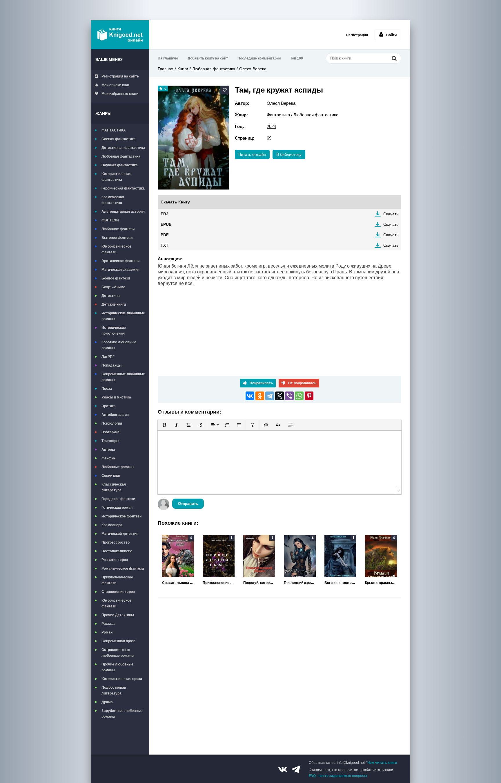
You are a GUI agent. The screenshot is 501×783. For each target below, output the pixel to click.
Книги (182, 68)
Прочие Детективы (117, 615)
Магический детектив (119, 534)
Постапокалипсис (116, 551)
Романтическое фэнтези (122, 568)
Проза (106, 389)
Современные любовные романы (123, 377)
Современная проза (118, 641)
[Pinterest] (309, 396)
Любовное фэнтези (118, 229)
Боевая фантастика (118, 139)
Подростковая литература (113, 690)
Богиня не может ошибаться (340, 583)
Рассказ (108, 624)
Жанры (103, 113)
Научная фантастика (119, 165)
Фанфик (108, 458)
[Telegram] (269, 396)
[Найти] (394, 58)
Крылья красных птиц (381, 583)
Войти (391, 35)
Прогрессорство (115, 542)
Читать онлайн (252, 154)
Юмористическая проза (121, 679)
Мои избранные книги (119, 94)
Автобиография (115, 415)
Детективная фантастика (123, 148)
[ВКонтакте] (250, 396)
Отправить (188, 503)
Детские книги (113, 304)
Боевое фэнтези (115, 278)
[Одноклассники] (259, 396)
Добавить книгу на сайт (208, 58)
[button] (164, 424)
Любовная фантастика (120, 156)
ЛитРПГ (108, 357)
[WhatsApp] (299, 396)
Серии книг (110, 476)
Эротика (108, 406)
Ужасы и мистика (116, 397)
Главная (165, 68)
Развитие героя (114, 560)
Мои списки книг (115, 85)
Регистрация (357, 35)
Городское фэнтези (118, 499)
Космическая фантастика (112, 200)
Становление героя (118, 592)
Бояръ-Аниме (113, 287)
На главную (168, 58)
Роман (106, 632)
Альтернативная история (123, 212)
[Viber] (289, 396)
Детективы (110, 296)
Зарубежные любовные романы (122, 714)
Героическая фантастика (123, 188)
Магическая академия (120, 270)
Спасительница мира (178, 583)
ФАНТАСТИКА (113, 130)
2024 (271, 126)
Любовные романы (117, 467)
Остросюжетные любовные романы (117, 653)
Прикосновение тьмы (219, 583)
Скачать (390, 214)
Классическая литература (113, 487)
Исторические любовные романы (123, 316)
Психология (111, 423)
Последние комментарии (259, 58)
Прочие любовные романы (117, 667)
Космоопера (111, 525)
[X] (279, 396)
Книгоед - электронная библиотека (120, 34)
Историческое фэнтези (121, 516)
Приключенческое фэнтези (117, 580)
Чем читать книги (382, 763)
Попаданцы (111, 365)
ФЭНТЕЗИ (110, 220)
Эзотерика (110, 432)
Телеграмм (295, 769)
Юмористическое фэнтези (116, 249)
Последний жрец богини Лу (300, 583)
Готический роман (116, 508)
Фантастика (278, 114)
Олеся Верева (252, 68)
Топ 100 (296, 58)
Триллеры (110, 441)
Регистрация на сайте (120, 76)
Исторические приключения (113, 330)
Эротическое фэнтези (120, 261)
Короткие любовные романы (118, 345)
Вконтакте (282, 769)
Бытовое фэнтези (116, 238)
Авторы (108, 450)
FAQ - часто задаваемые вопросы (338, 776)
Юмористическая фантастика (116, 177)
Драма (107, 702)
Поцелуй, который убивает (259, 583)
